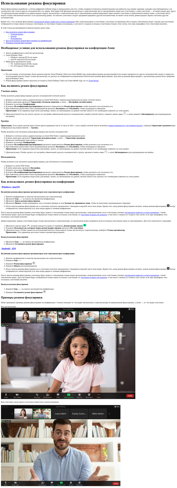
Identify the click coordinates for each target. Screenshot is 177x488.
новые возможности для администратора (125, 126)
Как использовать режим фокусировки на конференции (29, 41)
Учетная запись (17, 34)
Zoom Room (93, 81)
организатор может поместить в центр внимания (54, 22)
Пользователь (16, 38)
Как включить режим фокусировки (20, 32)
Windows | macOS (10, 187)
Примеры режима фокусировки (19, 43)
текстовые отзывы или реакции (94, 215)
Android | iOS (8, 248)
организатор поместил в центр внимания (142, 212)
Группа (13, 36)
